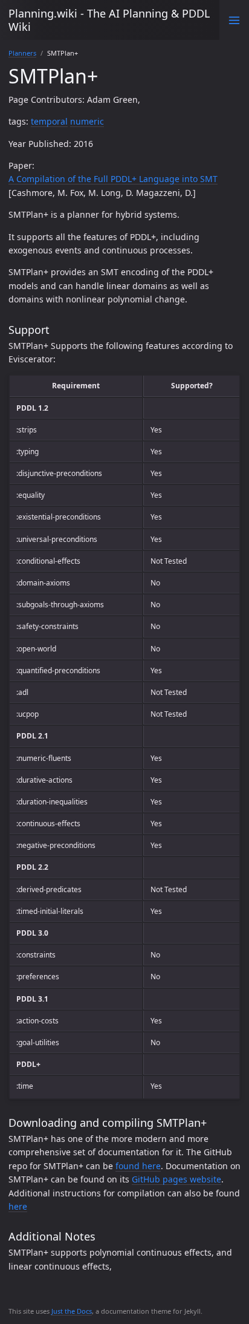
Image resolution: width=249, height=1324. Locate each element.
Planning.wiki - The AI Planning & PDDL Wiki (109, 20)
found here (138, 1166)
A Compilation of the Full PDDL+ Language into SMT (113, 178)
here (17, 1206)
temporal (49, 121)
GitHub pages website (176, 1179)
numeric (87, 121)
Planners (22, 52)
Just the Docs (71, 1311)
